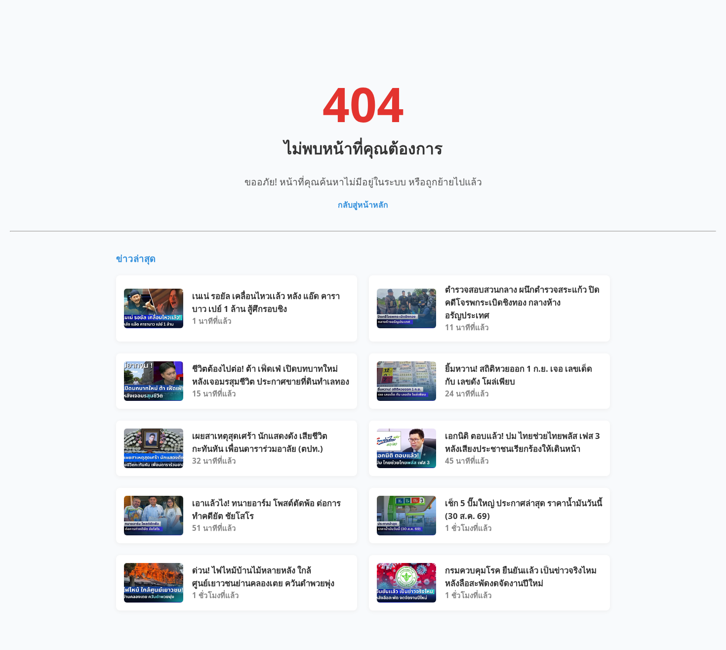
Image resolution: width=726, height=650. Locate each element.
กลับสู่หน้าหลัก (363, 204)
